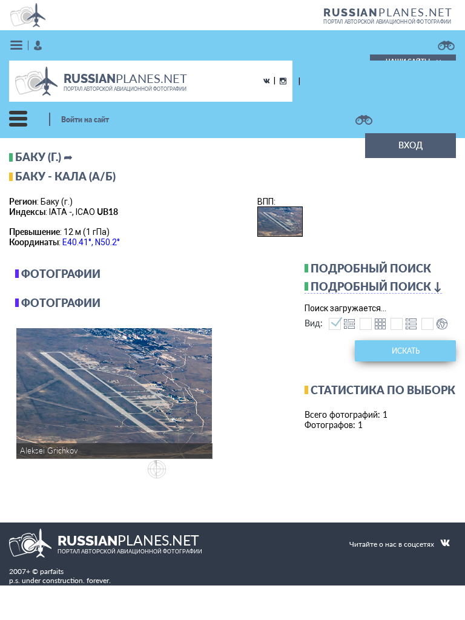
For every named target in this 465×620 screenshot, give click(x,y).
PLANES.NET (388, 12)
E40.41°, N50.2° (91, 242)
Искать (406, 350)
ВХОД (410, 145)
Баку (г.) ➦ (44, 156)
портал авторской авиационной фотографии (387, 22)
